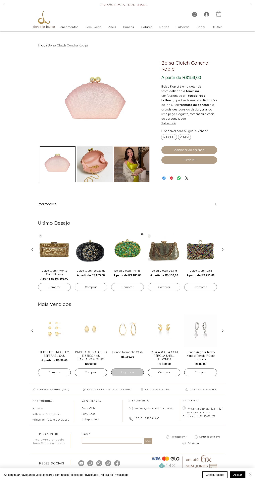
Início (41, 45)
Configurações (215, 475)
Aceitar (237, 475)
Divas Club (88, 408)
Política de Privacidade (46, 414)
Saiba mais (168, 123)
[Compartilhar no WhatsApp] (179, 178)
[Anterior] (4, 5)
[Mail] (130, 408)
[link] (218, 14)
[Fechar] (250, 474)
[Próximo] (251, 5)
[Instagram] (99, 463)
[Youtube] (81, 463)
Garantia (37, 408)
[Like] (187, 389)
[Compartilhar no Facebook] (164, 178)
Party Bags (88, 413)
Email (85, 434)
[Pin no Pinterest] (171, 178)
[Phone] (131, 419)
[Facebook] (117, 463)
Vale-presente (90, 419)
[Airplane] (84, 389)
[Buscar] (194, 14)
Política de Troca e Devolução (48, 419)
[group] (127, 262)
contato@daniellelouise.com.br (154, 408)
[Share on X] (186, 178)
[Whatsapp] (108, 463)
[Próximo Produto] (222, 249)
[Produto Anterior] (32, 249)
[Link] (34, 390)
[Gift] (142, 390)
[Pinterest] (90, 463)
